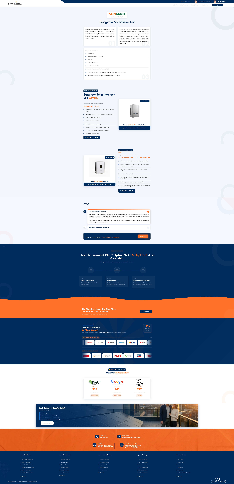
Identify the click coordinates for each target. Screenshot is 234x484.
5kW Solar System (142, 459)
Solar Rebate (180, 459)
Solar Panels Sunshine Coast (27, 467)
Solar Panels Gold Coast (26, 464)
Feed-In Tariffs (180, 462)
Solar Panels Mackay (26, 470)
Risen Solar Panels (64, 470)
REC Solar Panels (64, 464)
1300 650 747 (221, 2)
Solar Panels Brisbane (26, 462)
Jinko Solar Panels (64, 462)
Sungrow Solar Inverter (104, 464)
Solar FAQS (180, 467)
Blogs (178, 464)
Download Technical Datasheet (135, 128)
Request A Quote (92, 137)
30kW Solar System (143, 470)
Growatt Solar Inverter (104, 459)
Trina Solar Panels (64, 467)
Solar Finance (180, 470)
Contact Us (205, 5)
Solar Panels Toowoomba (27, 472)
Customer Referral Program (183, 472)
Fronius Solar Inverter (104, 462)
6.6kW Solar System (143, 462)
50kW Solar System (143, 472)
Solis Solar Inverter (103, 467)
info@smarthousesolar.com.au (204, 1)
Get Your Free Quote (47, 423)
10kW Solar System (142, 464)
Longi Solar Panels (64, 472)
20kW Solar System (143, 467)
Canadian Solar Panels (65, 459)
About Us (175, 5)
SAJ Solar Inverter (103, 470)
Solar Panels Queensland (27, 459)
